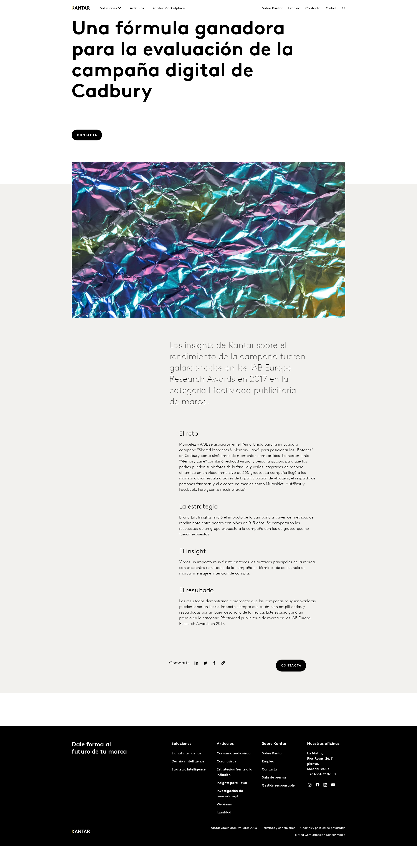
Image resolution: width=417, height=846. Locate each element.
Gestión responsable (278, 785)
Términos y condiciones (278, 828)
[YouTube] (333, 786)
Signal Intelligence (186, 753)
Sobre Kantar (272, 8)
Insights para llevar (232, 783)
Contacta (312, 8)
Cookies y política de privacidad (322, 828)
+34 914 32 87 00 (323, 774)
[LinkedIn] (325, 786)
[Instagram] (309, 786)
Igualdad (224, 812)
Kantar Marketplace (168, 8)
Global (331, 8)
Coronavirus (226, 761)
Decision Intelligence (188, 761)
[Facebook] (317, 786)
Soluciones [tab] (108, 8)
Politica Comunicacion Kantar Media (319, 835)
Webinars (224, 804)
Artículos (137, 8)
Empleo (294, 8)
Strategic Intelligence (189, 769)
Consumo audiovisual (234, 753)
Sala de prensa (274, 777)
